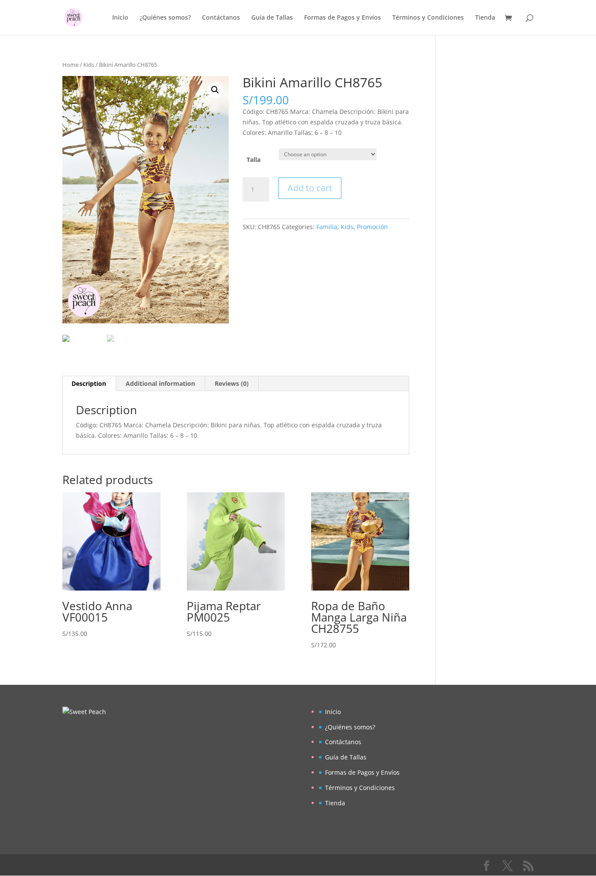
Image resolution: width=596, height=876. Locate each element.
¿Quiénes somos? (165, 17)
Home (70, 65)
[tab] (89, 383)
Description (89, 383)
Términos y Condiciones (428, 17)
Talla (253, 159)
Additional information (160, 383)
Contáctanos (221, 17)
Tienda (485, 17)
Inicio (120, 17)
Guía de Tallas (272, 17)
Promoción (372, 227)
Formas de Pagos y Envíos (342, 17)
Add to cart (310, 188)
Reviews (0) (232, 383)
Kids (88, 65)
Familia (326, 227)
